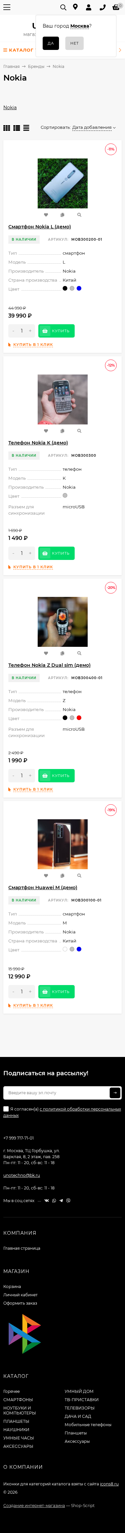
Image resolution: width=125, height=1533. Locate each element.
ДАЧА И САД (78, 1416)
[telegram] (61, 1200)
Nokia (10, 108)
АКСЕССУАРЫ (18, 1446)
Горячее (11, 1391)
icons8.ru (109, 1483)
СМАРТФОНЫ (18, 1399)
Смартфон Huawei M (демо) (42, 888)
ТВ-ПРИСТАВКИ (82, 1399)
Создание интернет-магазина (34, 1505)
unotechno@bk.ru (21, 1175)
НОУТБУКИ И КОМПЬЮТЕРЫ (19, 1410)
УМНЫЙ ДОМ (79, 1391)
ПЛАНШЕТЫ (16, 1421)
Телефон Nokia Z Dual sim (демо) (49, 665)
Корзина (12, 1286)
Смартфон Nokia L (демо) (39, 227)
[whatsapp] (54, 1200)
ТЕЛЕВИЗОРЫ (80, 1407)
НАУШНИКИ (16, 1429)
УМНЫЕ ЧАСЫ (18, 1437)
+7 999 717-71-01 (18, 1138)
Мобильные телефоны (88, 1424)
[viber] (68, 1200)
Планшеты (76, 1432)
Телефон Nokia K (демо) (38, 443)
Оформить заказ (20, 1303)
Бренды (36, 66)
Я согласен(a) (62, 1112)
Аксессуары (77, 1441)
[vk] (46, 1200)
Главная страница (21, 1248)
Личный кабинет (20, 1294)
